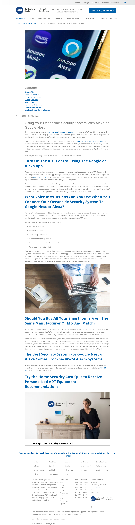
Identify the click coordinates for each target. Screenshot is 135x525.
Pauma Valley (53, 474)
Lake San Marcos (39, 470)
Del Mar (36, 474)
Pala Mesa (52, 462)
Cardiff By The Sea (102, 470)
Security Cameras (31, 100)
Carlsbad (52, 470)
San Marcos (84, 462)
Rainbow (36, 462)
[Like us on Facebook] (92, 507)
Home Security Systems (33, 97)
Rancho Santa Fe (85, 466)
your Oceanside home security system (61, 132)
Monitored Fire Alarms (33, 107)
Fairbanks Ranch (101, 466)
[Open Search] (125, 2)
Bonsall (51, 466)
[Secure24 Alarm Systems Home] (32, 10)
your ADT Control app (41, 177)
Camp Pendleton (101, 462)
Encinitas (67, 466)
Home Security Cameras (33, 105)
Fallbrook (36, 466)
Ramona (67, 462)
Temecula (83, 470)
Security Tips (29, 92)
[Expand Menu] (50, 18)
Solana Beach (69, 470)
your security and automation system (90, 141)
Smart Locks (29, 102)
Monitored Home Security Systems (37, 110)
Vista (66, 474)
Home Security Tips (32, 95)
